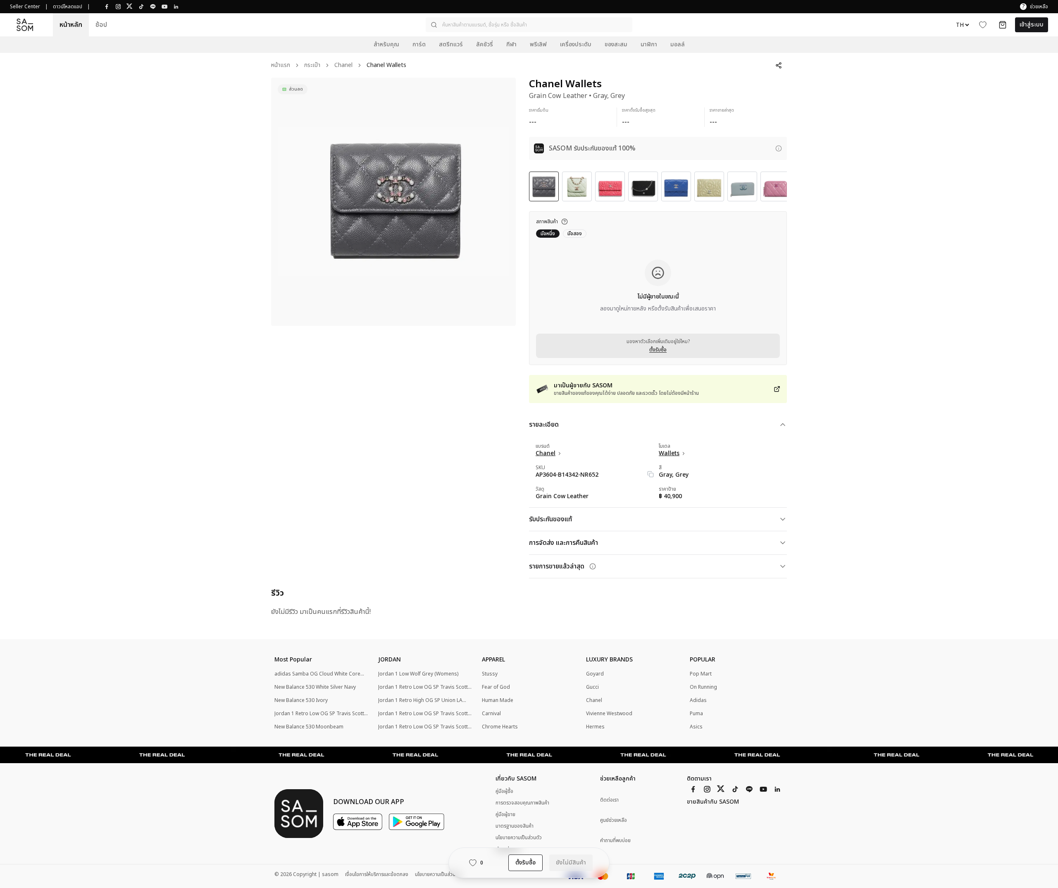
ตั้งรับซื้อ (658, 350)
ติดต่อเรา (609, 800)
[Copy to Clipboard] (650, 474)
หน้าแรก (280, 65)
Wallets (669, 453)
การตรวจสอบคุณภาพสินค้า (522, 803)
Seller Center (25, 6)
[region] (393, 201)
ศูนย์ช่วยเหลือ (613, 820)
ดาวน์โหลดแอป (67, 6)
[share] (778, 65)
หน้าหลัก (71, 25)
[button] (529, 24)
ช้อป (101, 25)
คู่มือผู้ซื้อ (504, 791)
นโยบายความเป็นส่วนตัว (519, 837)
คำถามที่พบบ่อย (615, 840)
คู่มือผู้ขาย (505, 814)
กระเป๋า (312, 65)
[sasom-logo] (25, 25)
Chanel (343, 65)
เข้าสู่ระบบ (1032, 24)
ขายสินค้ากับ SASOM (713, 802)
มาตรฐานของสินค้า (515, 826)
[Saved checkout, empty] (1002, 25)
